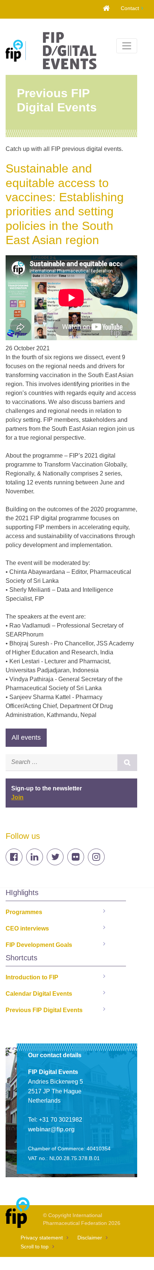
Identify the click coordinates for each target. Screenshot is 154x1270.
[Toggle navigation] (126, 45)
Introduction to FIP (32, 977)
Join (17, 797)
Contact (130, 8)
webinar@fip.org (51, 1129)
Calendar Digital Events (39, 994)
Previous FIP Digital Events (44, 1010)
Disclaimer (89, 1238)
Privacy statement (42, 1238)
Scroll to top (35, 1247)
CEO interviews (27, 928)
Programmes (24, 912)
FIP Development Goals (39, 945)
